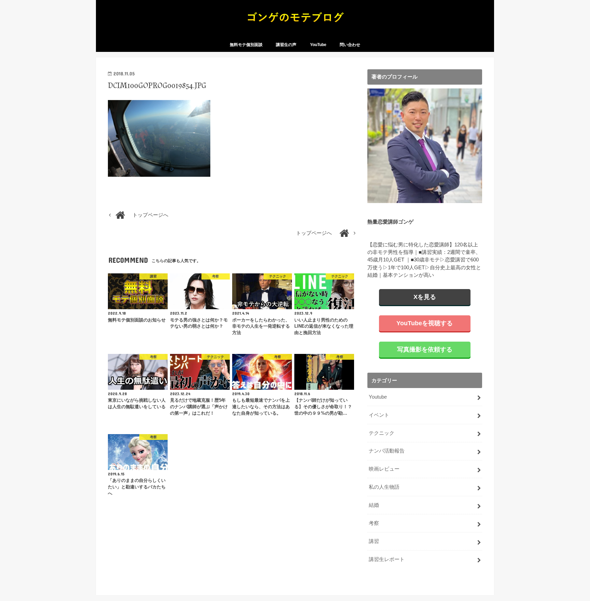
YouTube (318, 44)
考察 (374, 523)
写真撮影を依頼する (424, 349)
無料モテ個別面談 (246, 44)
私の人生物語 (384, 487)
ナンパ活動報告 (387, 451)
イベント (379, 415)
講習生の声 (286, 44)
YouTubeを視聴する (424, 323)
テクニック (381, 433)
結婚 (374, 505)
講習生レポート (387, 559)
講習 (374, 541)
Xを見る (424, 297)
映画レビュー (384, 469)
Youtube (378, 397)
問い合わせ (350, 44)
